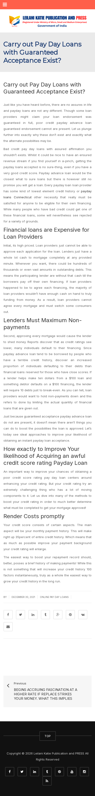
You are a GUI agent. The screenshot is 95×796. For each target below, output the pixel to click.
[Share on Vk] (82, 614)
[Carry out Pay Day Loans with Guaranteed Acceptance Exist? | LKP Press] (47, 21)
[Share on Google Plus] (57, 614)
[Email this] (8, 626)
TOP (48, 736)
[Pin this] (70, 614)
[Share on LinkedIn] (33, 614)
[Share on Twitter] (20, 614)
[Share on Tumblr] (45, 614)
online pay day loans (54, 597)
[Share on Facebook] (8, 614)
